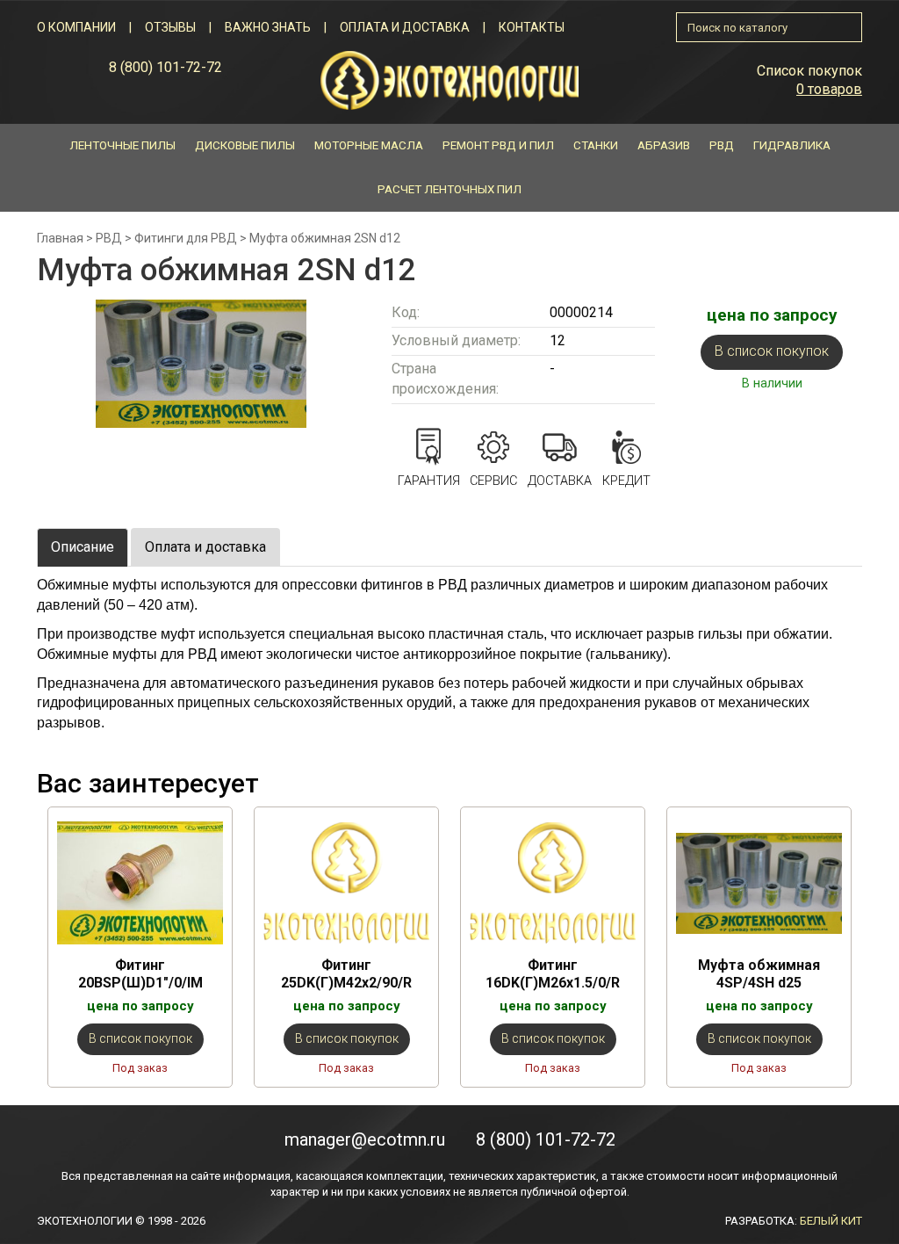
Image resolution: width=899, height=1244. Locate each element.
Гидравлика (792, 145)
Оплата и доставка (405, 27)
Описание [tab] (82, 547)
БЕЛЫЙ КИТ (831, 1220)
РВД (721, 145)
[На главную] (449, 79)
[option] (140, 946)
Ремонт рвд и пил (498, 145)
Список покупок (809, 70)
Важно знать (268, 27)
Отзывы (170, 27)
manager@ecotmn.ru (364, 1139)
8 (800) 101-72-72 (165, 67)
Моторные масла (368, 145)
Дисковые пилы (245, 145)
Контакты (532, 27)
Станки (595, 145)
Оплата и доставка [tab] (205, 547)
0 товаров (829, 89)
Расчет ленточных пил (449, 189)
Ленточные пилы (122, 145)
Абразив (663, 145)
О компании (76, 27)
